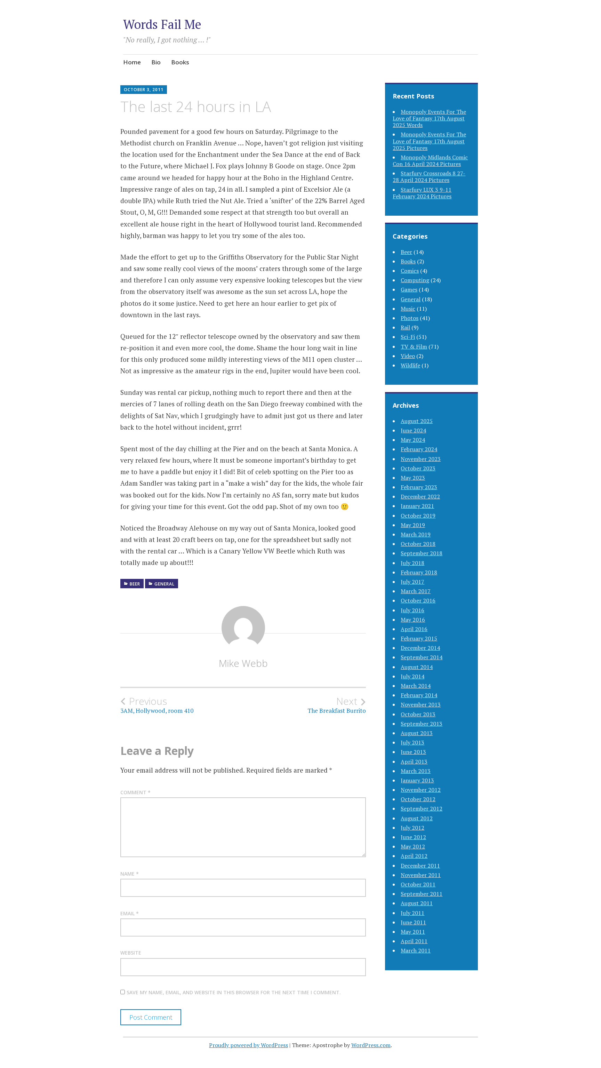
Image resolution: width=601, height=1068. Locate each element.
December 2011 (420, 865)
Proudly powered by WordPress (248, 1045)
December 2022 (420, 496)
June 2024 (413, 430)
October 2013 (418, 714)
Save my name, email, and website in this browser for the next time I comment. (234, 992)
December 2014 (420, 648)
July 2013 (412, 742)
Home (132, 62)
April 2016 (414, 629)
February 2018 (419, 572)
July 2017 (412, 581)
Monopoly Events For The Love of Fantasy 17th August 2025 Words (429, 118)
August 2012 (417, 818)
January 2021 (417, 506)
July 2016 (412, 610)
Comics (410, 270)
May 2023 (413, 477)
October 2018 (418, 544)
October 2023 (418, 468)
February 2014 (419, 695)
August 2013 (417, 733)
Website (130, 952)
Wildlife (410, 365)
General (164, 584)
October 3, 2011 (143, 90)
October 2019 (418, 515)
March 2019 (416, 534)
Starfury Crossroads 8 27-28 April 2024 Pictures (429, 176)
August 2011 (417, 903)
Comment (135, 792)
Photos (409, 318)
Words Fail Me (162, 24)
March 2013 (416, 771)
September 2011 (421, 894)
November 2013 (421, 704)
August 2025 (417, 421)
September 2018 (421, 553)
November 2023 (421, 459)
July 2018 (412, 563)
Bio (156, 62)
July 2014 (412, 676)
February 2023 (419, 487)
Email (129, 913)
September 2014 (421, 657)
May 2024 (413, 440)
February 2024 (419, 449)
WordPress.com (371, 1045)
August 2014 (417, 667)
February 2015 (419, 638)
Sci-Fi (408, 337)
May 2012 (413, 846)
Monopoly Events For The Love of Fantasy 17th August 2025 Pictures (429, 140)
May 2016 (413, 619)
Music (408, 308)
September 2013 (421, 723)
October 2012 (418, 799)
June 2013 (413, 752)
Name (129, 873)
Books (180, 62)
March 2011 (416, 950)
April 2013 (414, 761)
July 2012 (412, 827)
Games (409, 289)
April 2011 (414, 941)
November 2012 (421, 790)
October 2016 (418, 600)
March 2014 (416, 686)
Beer (135, 584)
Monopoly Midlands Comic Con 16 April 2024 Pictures (430, 160)
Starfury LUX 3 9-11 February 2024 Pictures (422, 193)
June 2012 (413, 837)
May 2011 (413, 931)
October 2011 (418, 884)
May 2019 (413, 525)
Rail (405, 327)
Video (408, 356)
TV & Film (414, 346)
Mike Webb (243, 663)
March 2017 (416, 591)
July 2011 (412, 913)
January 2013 (417, 780)
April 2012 (414, 856)
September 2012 (421, 808)
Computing (415, 280)
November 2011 (421, 875)
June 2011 (413, 922)
